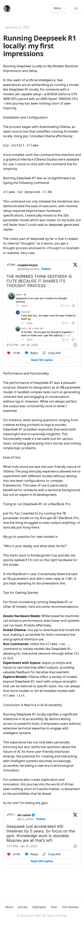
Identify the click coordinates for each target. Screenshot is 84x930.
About (9, 907)
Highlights (39, 907)
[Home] (7, 8)
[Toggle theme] (76, 8)
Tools (54, 907)
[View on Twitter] (75, 267)
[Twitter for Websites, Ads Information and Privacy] (75, 345)
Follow (46, 269)
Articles (23, 907)
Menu (57, 8)
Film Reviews (70, 907)
